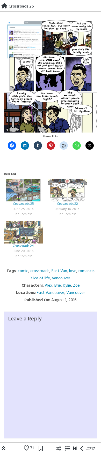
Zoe (76, 285)
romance (86, 271)
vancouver (61, 278)
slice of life (40, 278)
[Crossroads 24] (23, 232)
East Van (59, 271)
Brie (57, 285)
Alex (48, 285)
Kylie (67, 285)
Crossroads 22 (67, 204)
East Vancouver (50, 292)
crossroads (39, 271)
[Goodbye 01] (75, 449)
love (72, 271)
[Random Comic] (58, 449)
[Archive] (67, 449)
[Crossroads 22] (67, 190)
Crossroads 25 (23, 204)
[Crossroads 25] (23, 190)
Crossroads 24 (23, 246)
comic (23, 271)
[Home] (4, 6)
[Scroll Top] (3, 449)
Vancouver (75, 292)
